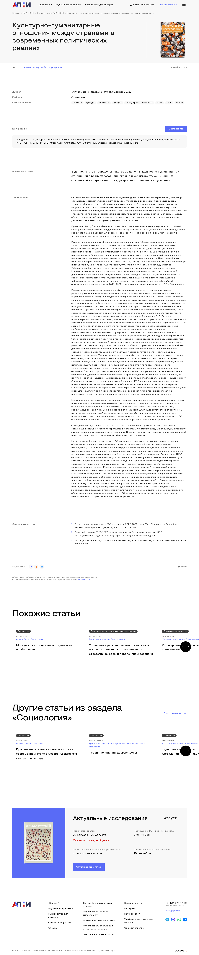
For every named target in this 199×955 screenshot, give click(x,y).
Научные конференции (68, 5)
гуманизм (77, 103)
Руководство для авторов (98, 5)
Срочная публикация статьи (99, 920)
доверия (118, 103)
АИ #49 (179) (28, 13)
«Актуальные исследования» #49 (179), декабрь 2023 (101, 92)
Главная (16, 13)
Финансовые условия (60, 923)
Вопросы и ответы (134, 903)
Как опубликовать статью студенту (97, 904)
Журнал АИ (45, 5)
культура (90, 103)
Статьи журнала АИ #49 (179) (50, 13)
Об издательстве (134, 928)
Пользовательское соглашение (80, 950)
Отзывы (52, 928)
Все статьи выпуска (175, 713)
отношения (104, 103)
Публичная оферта (106, 950)
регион (179, 103)
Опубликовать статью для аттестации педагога (98, 927)
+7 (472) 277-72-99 (176, 903)
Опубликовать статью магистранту (95, 913)
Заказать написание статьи (98, 935)
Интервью (130, 909)
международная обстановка (139, 103)
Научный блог (132, 914)
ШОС (169, 103)
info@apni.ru (84, 579)
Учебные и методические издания (138, 921)
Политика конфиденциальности (47, 950)
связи (159, 103)
